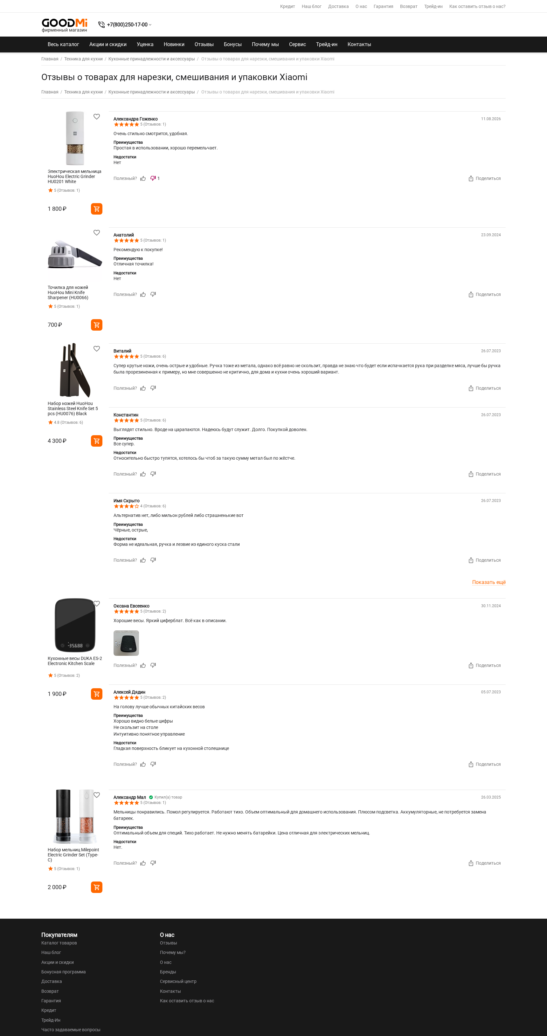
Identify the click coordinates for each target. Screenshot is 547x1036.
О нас (361, 6)
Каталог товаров (59, 942)
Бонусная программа (63, 971)
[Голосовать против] (153, 294)
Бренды (168, 971)
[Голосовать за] (143, 178)
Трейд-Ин (50, 1020)
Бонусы (233, 44)
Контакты (359, 44)
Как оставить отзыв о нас (187, 1000)
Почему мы (265, 44)
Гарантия (383, 6)
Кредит (287, 6)
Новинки (174, 44)
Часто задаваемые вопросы (70, 1029)
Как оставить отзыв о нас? (477, 6)
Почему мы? (173, 952)
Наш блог (312, 6)
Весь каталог (63, 44)
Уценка (145, 44)
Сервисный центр (178, 981)
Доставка (338, 6)
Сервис (297, 44)
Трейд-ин (433, 6)
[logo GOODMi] (64, 25)
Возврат (409, 6)
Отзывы (204, 44)
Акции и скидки (108, 44)
